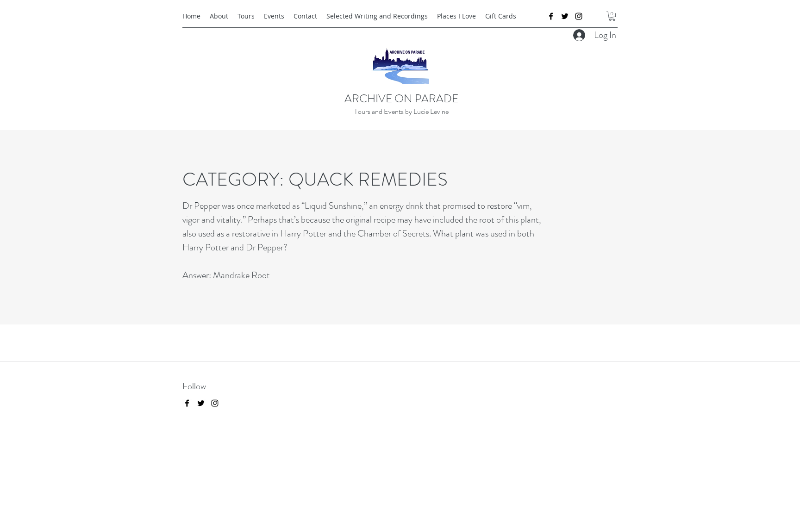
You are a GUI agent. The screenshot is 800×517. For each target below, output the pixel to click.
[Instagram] (578, 16)
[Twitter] (564, 16)
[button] (612, 16)
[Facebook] (551, 16)
